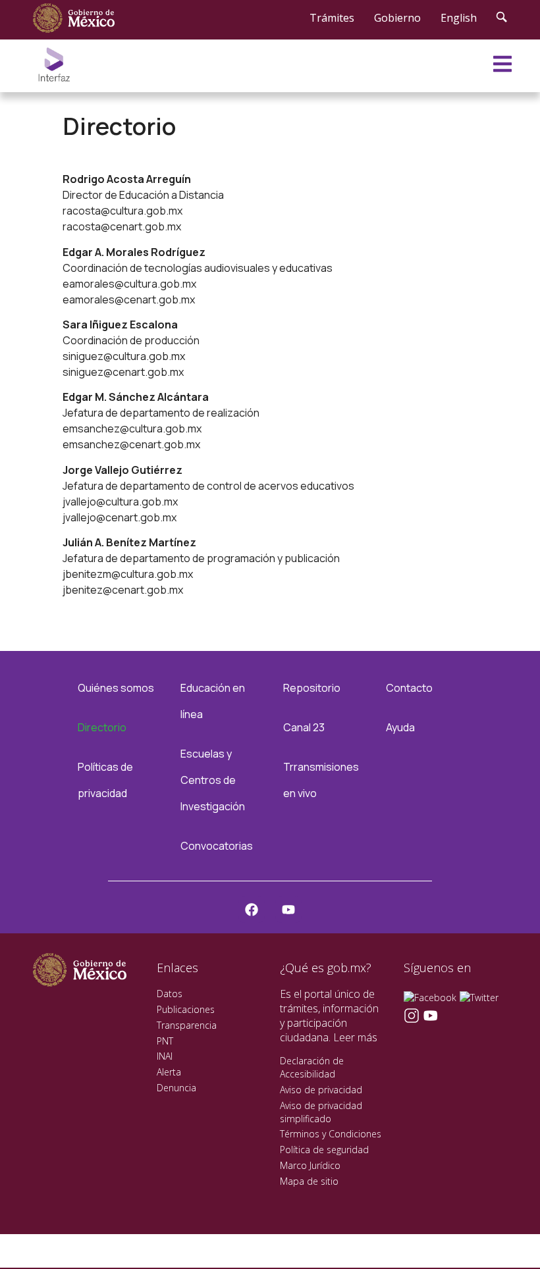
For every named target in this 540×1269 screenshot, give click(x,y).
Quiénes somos (116, 688)
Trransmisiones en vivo (321, 780)
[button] (503, 1231)
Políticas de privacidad (105, 780)
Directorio (102, 727)
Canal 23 (304, 727)
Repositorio (311, 688)
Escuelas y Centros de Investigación (212, 780)
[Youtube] (288, 909)
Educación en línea (212, 701)
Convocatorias (216, 846)
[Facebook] (251, 909)
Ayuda (400, 727)
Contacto (409, 688)
